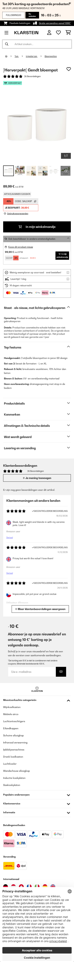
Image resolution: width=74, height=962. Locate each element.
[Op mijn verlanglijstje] (69, 69)
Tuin (17, 56)
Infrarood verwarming (15, 742)
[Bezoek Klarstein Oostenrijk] (13, 886)
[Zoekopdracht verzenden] (6, 44)
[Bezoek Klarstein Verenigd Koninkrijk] (53, 886)
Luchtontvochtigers (14, 721)
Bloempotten (51, 56)
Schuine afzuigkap (13, 735)
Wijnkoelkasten (12, 707)
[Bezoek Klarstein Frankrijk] (29, 886)
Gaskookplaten (11, 785)
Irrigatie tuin (31, 56)
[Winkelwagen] (68, 32)
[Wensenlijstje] (58, 32)
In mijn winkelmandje (40, 226)
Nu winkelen (32, 15)
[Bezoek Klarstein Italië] (37, 886)
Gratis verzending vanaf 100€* (55, 23)
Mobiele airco (10, 714)
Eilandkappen (10, 728)
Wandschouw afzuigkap (16, 770)
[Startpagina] (10, 56)
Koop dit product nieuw (20, 247)
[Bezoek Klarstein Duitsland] (5, 886)
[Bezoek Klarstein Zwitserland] (21, 886)
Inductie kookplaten (14, 777)
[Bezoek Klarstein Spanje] (45, 886)
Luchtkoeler (10, 763)
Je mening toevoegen (38, 478)
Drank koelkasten (13, 756)
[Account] (49, 32)
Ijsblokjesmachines (13, 749)
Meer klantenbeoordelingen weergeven (41, 609)
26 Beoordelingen (32, 76)
